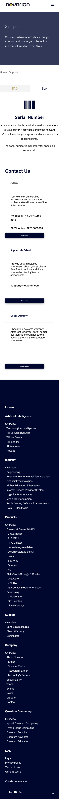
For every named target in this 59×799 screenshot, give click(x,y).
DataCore (13, 578)
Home (3, 72)
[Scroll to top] (53, 793)
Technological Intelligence (21, 428)
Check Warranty (15, 631)
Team (9, 684)
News (9, 693)
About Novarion (15, 657)
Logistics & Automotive (19, 494)
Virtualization (15, 533)
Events (10, 688)
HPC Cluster (15, 542)
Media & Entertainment (19, 499)
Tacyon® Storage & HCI (20, 551)
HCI (10, 569)
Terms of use (12, 767)
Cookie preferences (16, 781)
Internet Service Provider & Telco (25, 490)
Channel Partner (17, 666)
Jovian (11, 556)
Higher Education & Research (23, 485)
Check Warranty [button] (24, 366)
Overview (10, 423)
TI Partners (12, 441)
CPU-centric (15, 596)
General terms (13, 771)
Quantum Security (16, 732)
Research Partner (18, 670)
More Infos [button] (24, 235)
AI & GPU (13, 538)
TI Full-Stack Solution (18, 432)
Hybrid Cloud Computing (20, 728)
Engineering (13, 472)
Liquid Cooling (16, 605)
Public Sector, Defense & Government (27, 503)
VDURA (12, 583)
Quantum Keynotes (17, 737)
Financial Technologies (19, 481)
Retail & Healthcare (17, 508)
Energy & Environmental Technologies (28, 476)
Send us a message (17, 626)
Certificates (12, 635)
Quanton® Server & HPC (20, 529)
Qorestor (13, 565)
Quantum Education (17, 741)
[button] (52, 4)
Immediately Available (20, 547)
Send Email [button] (24, 301)
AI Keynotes (13, 446)
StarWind (13, 560)
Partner (10, 661)
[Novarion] (17, 5)
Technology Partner (19, 675)
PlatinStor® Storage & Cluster (23, 574)
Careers (11, 697)
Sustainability (14, 679)
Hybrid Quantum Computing (22, 723)
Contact (10, 702)
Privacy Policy (13, 762)
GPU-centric (15, 601)
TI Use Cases (14, 437)
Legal (8, 758)
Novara (10, 450)
